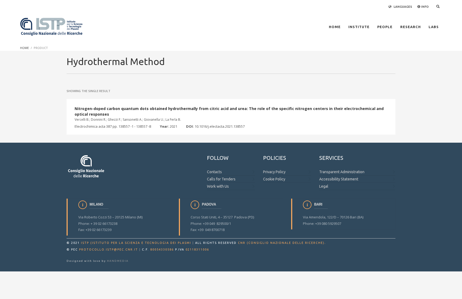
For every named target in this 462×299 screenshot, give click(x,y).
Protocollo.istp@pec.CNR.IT (108, 249)
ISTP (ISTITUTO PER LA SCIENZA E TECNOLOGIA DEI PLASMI (136, 242)
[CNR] (86, 166)
